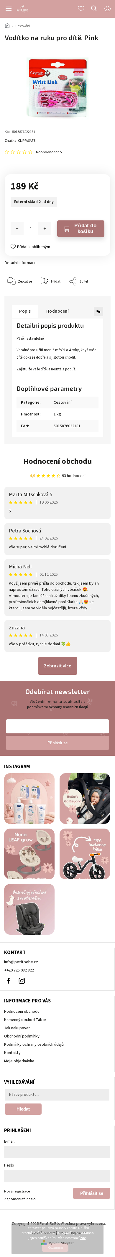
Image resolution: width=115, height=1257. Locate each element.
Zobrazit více (57, 666)
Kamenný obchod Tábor (25, 1020)
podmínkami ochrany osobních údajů (57, 707)
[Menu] (8, 8)
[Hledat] (94, 8)
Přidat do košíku (85, 228)
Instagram (21, 980)
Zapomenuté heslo (20, 1199)
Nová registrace (17, 1191)
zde (83, 1237)
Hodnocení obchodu (57, 461)
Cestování (62, 402)
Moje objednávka (19, 1061)
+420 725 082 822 (19, 970)
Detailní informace (21, 263)
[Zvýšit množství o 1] (44, 228)
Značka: (20, 140)
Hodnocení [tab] (57, 311)
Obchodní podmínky (22, 1036)
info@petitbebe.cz (21, 962)
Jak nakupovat (17, 1028)
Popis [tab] (25, 311)
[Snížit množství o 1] (17, 228)
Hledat (23, 1108)
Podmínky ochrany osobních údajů (34, 1045)
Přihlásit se (91, 1193)
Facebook (8, 980)
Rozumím (55, 1248)
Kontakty (12, 1053)
